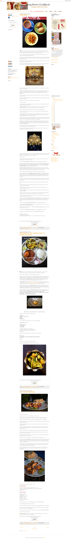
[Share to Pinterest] (43, 227)
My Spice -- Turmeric (54, 159)
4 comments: (34, 227)
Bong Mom (57, 48)
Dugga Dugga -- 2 (24, 15)
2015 (53, 111)
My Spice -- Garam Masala (54, 158)
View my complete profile (54, 57)
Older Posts (47, 527)
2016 (53, 110)
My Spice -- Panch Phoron (54, 160)
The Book (53, 146)
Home (35, 527)
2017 (53, 109)
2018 (53, 108)
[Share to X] (41, 227)
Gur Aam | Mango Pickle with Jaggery (58, 99)
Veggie (38, 387)
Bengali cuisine (23, 387)
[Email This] (39, 227)
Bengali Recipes (27, 387)
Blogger (44, 537)
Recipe (53, 147)
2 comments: (34, 386)
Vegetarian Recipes (54, 148)
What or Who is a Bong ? (54, 59)
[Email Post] (38, 227)
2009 (53, 118)
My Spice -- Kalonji (53, 161)
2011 (53, 116)
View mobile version (34, 528)
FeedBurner (36, 520)
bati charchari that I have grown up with (32, 282)
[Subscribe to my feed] (9, 16)
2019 (53, 107)
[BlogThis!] (40, 227)
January (54, 102)
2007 (53, 120)
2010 (53, 117)
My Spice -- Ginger (53, 157)
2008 (53, 119)
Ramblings (53, 141)
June (53, 98)
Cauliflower (31, 387)
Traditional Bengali (35, 387)
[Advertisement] (12, 44)
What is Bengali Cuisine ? (54, 62)
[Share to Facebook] (42, 227)
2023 (53, 97)
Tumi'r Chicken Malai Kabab (27, 392)
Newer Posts (21, 527)
